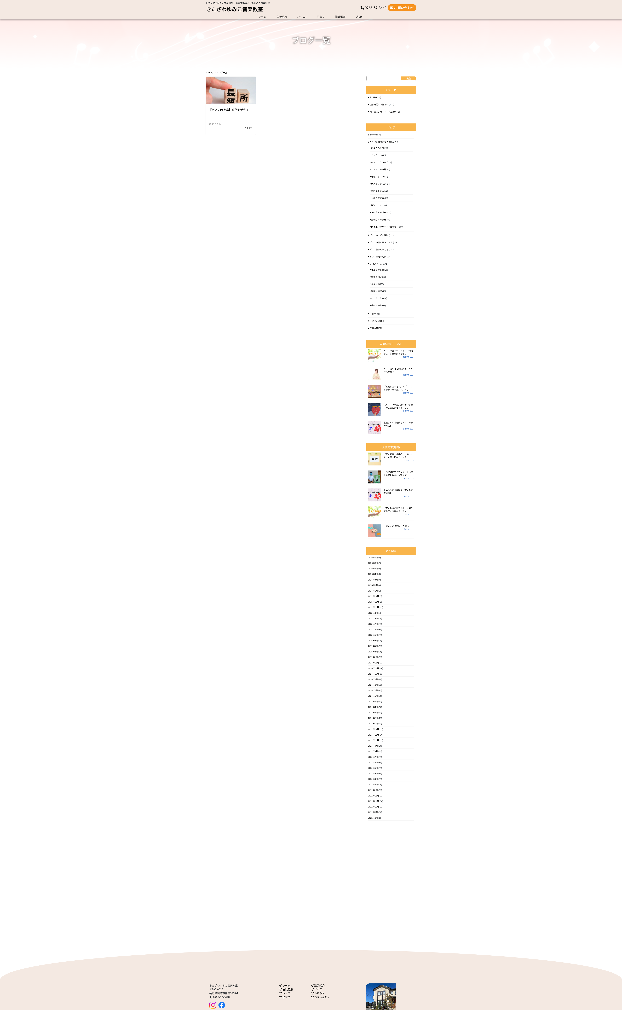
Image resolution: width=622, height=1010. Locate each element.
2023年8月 (373, 751)
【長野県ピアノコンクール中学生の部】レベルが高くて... (398, 473)
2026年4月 (373, 573)
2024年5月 (373, 701)
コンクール (376, 155)
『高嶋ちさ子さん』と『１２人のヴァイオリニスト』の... (398, 388)
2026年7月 (373, 557)
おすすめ (374, 134)
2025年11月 (373, 601)
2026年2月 (373, 585)
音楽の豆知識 (376, 328)
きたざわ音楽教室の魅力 (381, 142)
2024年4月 (373, 706)
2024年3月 (373, 712)
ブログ (359, 16)
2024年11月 (373, 668)
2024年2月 (373, 718)
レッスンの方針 (378, 169)
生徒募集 (282, 16)
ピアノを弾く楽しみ (379, 249)
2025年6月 (373, 629)
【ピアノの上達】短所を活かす (229, 110)
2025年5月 (373, 634)
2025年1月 (373, 657)
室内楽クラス (377, 190)
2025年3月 (373, 646)
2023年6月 (373, 762)
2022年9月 (373, 812)
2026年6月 (373, 562)
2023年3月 (373, 778)
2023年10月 (373, 740)
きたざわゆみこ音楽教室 (234, 9)
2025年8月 (373, 618)
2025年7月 (373, 623)
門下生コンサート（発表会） (383, 111)
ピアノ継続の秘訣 (378, 256)
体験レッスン (377, 176)
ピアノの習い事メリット (381, 242)
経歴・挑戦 (376, 291)
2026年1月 (373, 590)
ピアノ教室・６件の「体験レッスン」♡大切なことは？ (398, 456)
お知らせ (374, 97)
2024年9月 (373, 679)
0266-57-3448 (375, 7)
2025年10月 (373, 607)
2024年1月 (373, 723)
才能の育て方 (377, 198)
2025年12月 (373, 596)
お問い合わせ (403, 7)
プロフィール (376, 263)
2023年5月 (373, 767)
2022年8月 (373, 817)
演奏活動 (375, 283)
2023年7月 (373, 756)
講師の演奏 (376, 305)
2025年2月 (373, 651)
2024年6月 (373, 695)
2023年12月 (373, 729)
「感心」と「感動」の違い (396, 526)
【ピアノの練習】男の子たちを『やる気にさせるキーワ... (398, 406)
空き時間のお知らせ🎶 (380, 104)
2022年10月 (373, 806)
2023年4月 (373, 773)
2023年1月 (373, 790)
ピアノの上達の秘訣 (379, 235)
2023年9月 (373, 745)
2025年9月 (373, 612)
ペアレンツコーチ (379, 162)
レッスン (301, 16)
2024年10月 (373, 673)
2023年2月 (373, 784)
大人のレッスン (378, 183)
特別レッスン (377, 205)
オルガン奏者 (377, 269)
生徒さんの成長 (378, 212)
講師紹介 (340, 16)
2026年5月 (373, 568)
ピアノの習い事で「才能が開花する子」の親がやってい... (398, 352)
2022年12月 (373, 795)
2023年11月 (373, 734)
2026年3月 (373, 579)
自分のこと (376, 298)
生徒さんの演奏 (378, 219)
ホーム (262, 16)
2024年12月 (373, 662)
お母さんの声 (377, 147)
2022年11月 (373, 801)
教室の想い (376, 276)
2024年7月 (373, 690)
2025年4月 (373, 640)
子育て (321, 16)
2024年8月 (373, 684)
